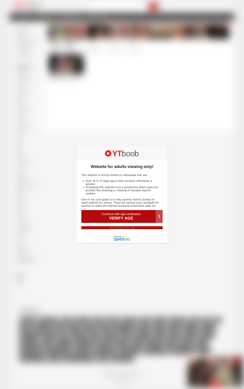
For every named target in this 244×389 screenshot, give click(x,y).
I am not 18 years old (122, 227)
